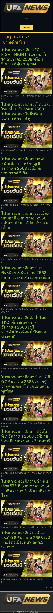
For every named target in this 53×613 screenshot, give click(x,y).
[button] (27, 18)
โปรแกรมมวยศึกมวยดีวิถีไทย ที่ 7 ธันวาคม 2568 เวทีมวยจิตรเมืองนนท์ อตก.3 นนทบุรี (26, 436)
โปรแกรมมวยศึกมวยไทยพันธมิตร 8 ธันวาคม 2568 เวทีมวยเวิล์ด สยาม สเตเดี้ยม (25, 273)
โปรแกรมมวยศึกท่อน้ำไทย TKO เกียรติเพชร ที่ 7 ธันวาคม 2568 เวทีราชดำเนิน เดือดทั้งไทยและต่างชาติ (24, 327)
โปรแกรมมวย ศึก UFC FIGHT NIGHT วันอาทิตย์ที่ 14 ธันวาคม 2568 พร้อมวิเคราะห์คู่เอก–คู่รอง (24, 56)
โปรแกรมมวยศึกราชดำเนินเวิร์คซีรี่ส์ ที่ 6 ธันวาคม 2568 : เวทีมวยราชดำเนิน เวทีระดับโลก (26, 488)
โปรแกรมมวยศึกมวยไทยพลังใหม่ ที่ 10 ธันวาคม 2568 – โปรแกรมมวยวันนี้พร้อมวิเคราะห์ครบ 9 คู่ (26, 111)
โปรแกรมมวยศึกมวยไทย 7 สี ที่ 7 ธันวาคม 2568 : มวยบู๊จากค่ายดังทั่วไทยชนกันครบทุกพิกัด (25, 384)
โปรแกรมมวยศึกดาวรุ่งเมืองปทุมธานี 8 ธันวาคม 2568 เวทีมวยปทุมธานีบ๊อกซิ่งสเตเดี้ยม (25, 220)
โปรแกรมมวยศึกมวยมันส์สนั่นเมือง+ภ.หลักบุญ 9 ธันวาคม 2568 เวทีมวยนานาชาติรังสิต (22, 165)
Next (48, 587)
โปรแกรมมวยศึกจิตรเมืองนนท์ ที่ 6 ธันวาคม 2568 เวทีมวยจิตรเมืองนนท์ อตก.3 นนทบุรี (25, 539)
